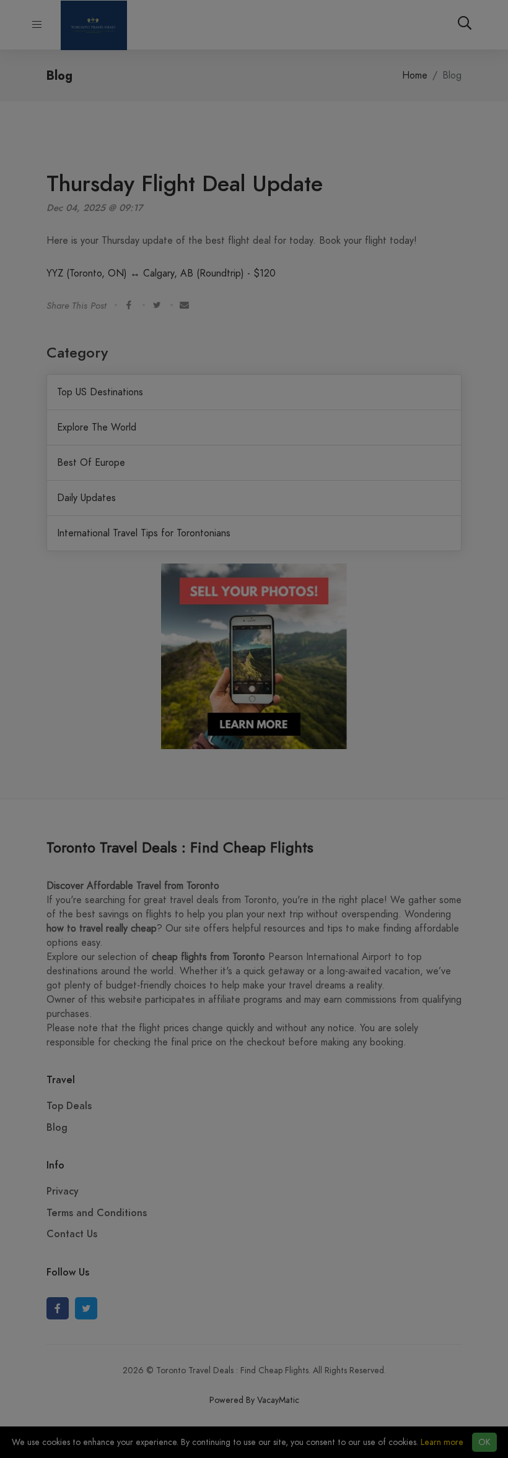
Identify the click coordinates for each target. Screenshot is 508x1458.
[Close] (398, 31)
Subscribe (254, 131)
